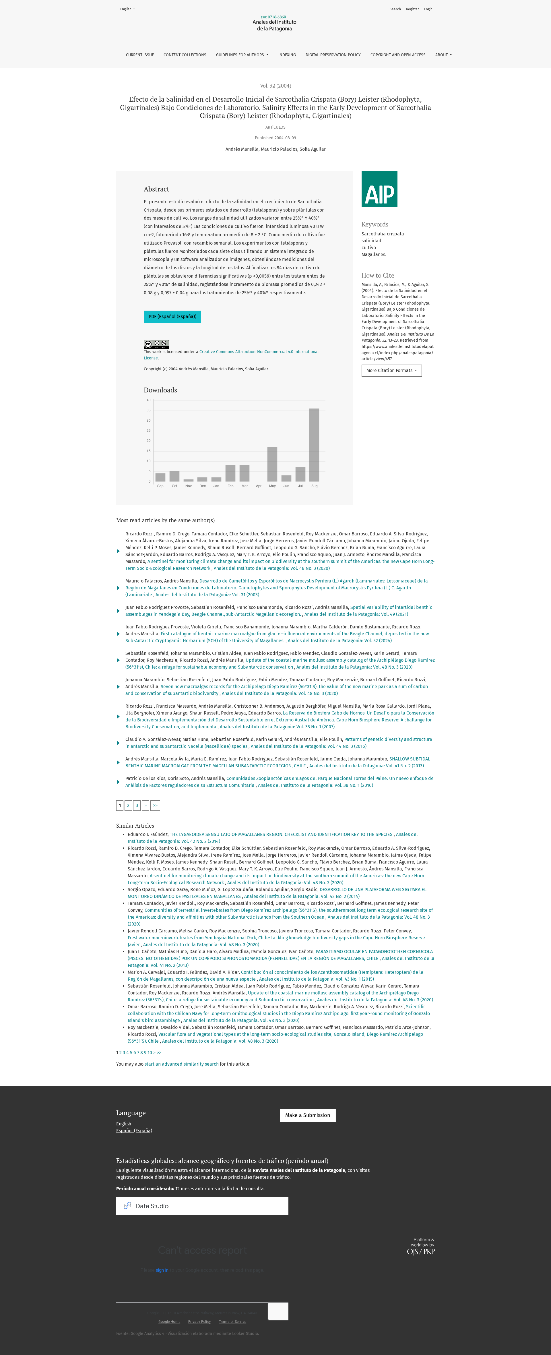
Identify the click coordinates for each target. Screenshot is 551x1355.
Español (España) (134, 1130)
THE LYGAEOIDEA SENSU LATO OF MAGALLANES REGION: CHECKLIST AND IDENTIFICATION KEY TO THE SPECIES (282, 834)
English (129, 9)
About (442, 55)
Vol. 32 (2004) (275, 85)
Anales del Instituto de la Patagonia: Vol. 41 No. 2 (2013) (366, 766)
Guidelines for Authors (240, 55)
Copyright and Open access (398, 55)
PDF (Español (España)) (172, 316)
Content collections (185, 55)
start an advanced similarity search (182, 1064)
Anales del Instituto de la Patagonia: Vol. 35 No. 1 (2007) (277, 726)
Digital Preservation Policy (333, 55)
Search (395, 9)
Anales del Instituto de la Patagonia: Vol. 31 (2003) (207, 594)
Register (412, 9)
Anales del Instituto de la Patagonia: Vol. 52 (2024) (340, 640)
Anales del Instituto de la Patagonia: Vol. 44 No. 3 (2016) (308, 746)
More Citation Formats (390, 370)
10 (150, 1052)
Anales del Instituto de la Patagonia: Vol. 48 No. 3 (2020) (272, 568)
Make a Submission (307, 1115)
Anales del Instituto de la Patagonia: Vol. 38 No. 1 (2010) (315, 785)
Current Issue (140, 55)
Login (428, 9)
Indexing (287, 55)
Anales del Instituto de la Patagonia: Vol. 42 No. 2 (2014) (302, 896)
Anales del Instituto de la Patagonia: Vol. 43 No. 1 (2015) (316, 979)
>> (155, 805)
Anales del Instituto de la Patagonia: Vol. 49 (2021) (356, 614)
